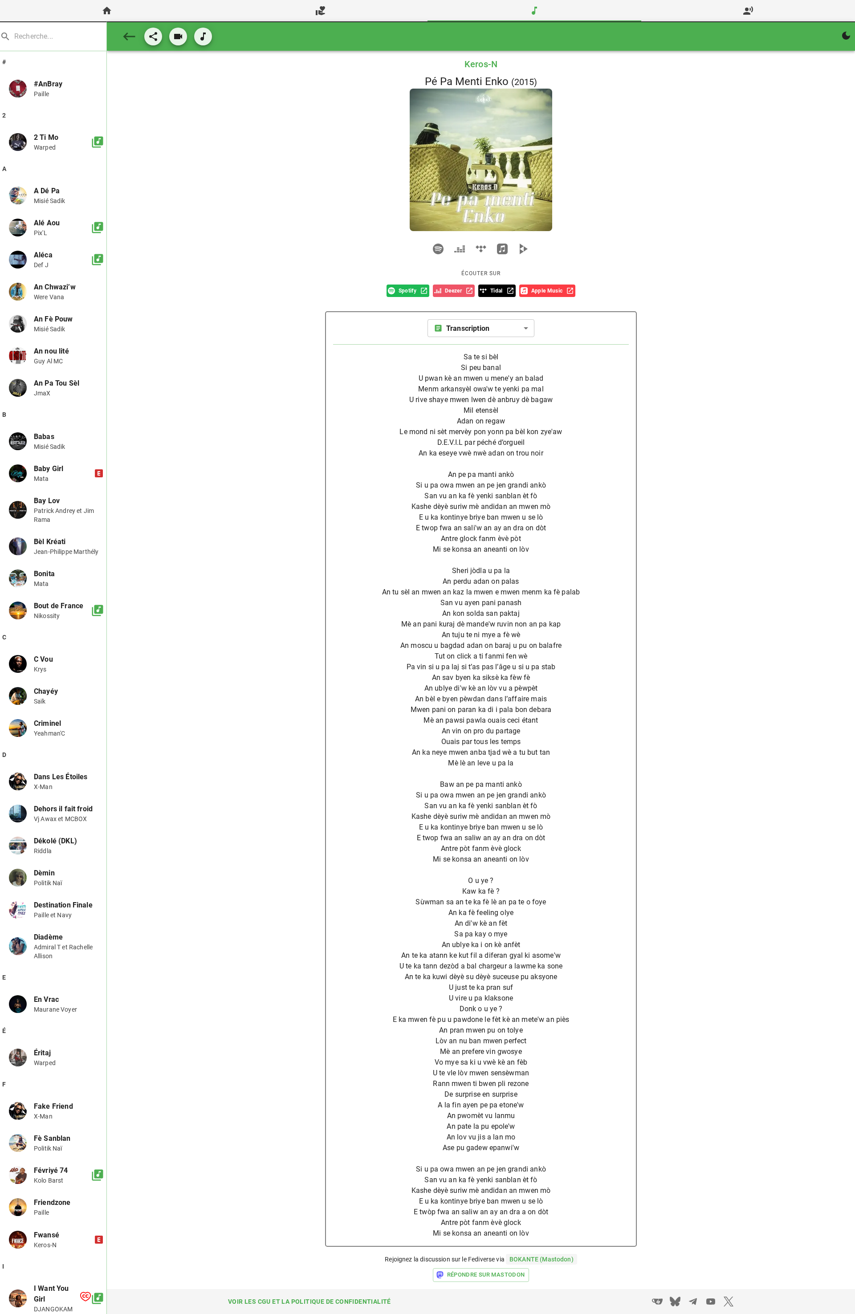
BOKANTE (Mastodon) (541, 1259)
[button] (53, 88)
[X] (728, 1301)
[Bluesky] (675, 1301)
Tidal (496, 291)
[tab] (107, 10)
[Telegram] (693, 1301)
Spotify (407, 291)
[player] (438, 249)
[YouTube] (711, 1301)
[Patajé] (153, 36)
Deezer (453, 291)
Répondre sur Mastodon (486, 1274)
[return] (129, 36)
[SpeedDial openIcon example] (178, 36)
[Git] (657, 1301)
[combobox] (481, 328)
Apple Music (547, 291)
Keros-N (480, 64)
